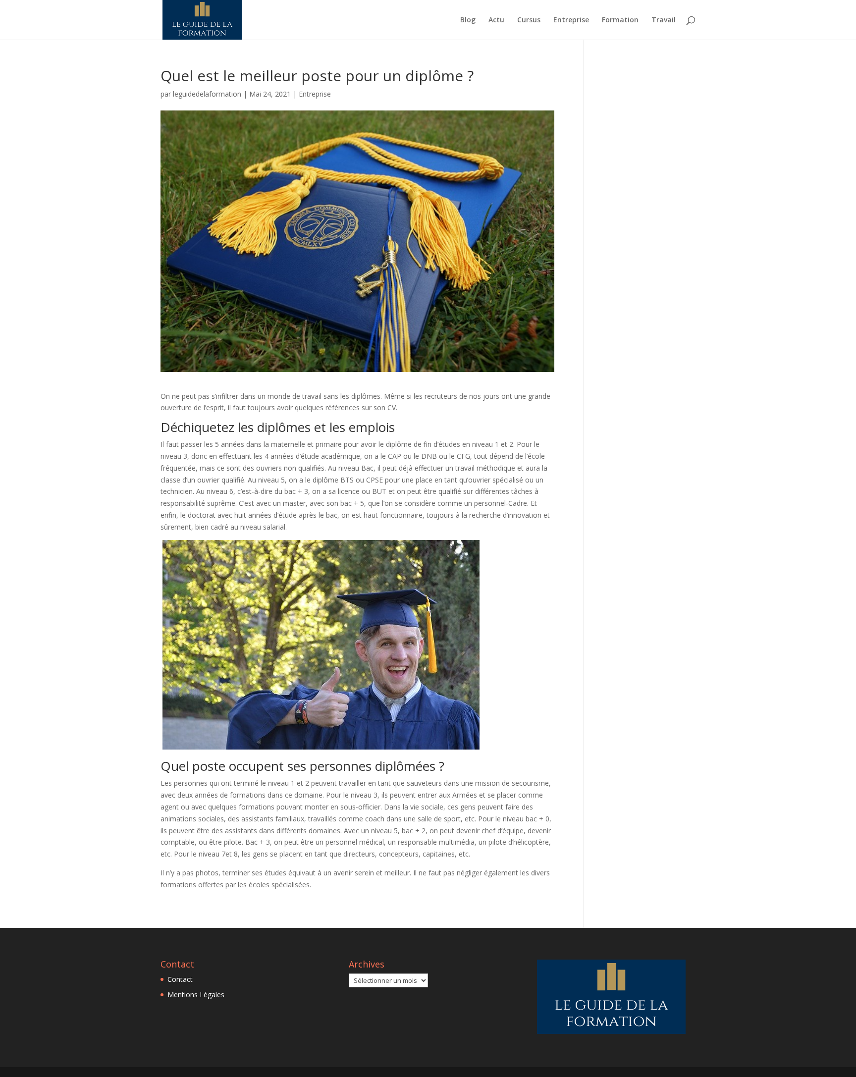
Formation (620, 20)
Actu (496, 20)
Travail (663, 20)
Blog (468, 20)
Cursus (528, 20)
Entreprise (571, 20)
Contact (180, 979)
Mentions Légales (195, 994)
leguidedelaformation (207, 94)
